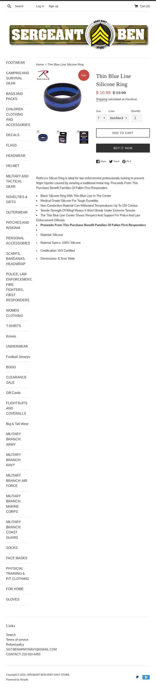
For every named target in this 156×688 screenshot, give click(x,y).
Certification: (49, 250)
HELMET (13, 166)
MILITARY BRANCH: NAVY (13, 460)
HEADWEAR (15, 155)
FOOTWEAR (15, 62)
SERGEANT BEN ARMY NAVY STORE (48, 674)
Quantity (135, 111)
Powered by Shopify (17, 679)
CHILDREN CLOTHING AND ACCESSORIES (18, 117)
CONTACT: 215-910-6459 (23, 654)
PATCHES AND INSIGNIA (17, 225)
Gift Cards (13, 392)
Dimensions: (49, 258)
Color (111, 111)
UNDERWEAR (17, 346)
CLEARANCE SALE (16, 380)
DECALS (13, 135)
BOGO (11, 367)
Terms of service (17, 639)
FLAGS (11, 145)
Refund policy (15, 644)
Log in (40, 6)
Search (11, 634)
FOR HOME (15, 589)
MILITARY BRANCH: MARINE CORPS (13, 504)
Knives (11, 336)
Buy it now (123, 148)
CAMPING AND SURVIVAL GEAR (17, 78)
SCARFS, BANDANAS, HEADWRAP (15, 259)
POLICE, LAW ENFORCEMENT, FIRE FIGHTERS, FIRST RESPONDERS (18, 287)
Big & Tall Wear (17, 424)
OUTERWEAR (17, 212)
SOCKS (12, 547)
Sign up (53, 6)
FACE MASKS (16, 558)
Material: (46, 234)
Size (98, 111)
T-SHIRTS (13, 326)
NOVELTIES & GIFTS (16, 199)
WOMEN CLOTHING (14, 313)
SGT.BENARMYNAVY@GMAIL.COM (31, 649)
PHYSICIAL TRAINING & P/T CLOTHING (17, 574)
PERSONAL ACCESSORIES (18, 240)
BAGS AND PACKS (14, 96)
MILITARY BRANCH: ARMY (13, 439)
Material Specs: (51, 242)
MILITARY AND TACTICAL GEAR (17, 181)
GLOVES (13, 599)
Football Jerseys (18, 357)
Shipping (101, 99)
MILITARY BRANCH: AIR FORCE (16, 481)
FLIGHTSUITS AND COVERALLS (16, 408)
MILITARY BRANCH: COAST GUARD (13, 529)
